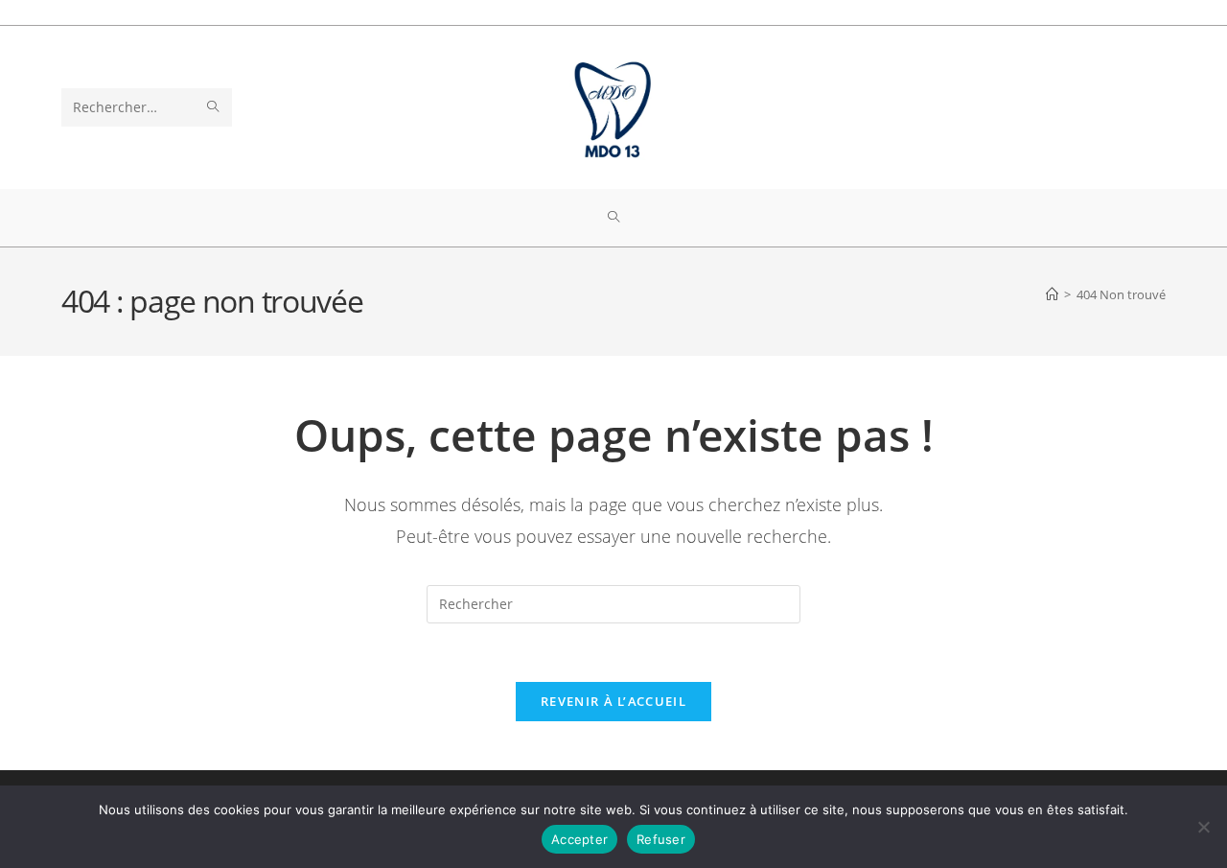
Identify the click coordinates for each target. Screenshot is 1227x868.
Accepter (579, 839)
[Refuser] (1203, 826)
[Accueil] (1052, 294)
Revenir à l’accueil (613, 701)
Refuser (661, 839)
